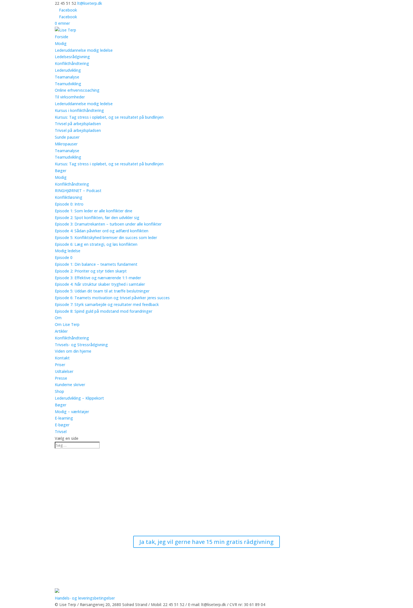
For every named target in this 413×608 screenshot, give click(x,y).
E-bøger (62, 424)
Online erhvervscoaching (77, 90)
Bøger (60, 170)
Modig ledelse (67, 250)
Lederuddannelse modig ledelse (84, 50)
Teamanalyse (67, 77)
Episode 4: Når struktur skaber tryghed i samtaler (100, 284)
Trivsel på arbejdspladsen (78, 123)
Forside (61, 36)
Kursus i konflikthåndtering (79, 110)
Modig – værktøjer (72, 411)
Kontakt (62, 358)
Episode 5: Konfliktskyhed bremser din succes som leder (106, 237)
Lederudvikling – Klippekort (79, 398)
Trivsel (61, 431)
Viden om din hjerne (73, 351)
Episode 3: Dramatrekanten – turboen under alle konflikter (108, 224)
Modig (61, 43)
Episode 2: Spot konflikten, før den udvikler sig (97, 217)
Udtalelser (64, 371)
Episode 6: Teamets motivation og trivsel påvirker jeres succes (112, 297)
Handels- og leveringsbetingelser (85, 598)
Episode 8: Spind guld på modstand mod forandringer (103, 311)
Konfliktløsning (68, 197)
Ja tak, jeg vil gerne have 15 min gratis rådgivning (206, 542)
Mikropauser (66, 144)
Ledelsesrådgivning (72, 56)
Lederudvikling (68, 70)
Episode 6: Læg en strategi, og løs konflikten (96, 244)
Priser (60, 364)
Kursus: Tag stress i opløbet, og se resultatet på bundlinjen (109, 117)
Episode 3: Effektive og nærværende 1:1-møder (98, 277)
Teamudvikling (68, 83)
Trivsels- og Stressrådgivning (81, 344)
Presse (61, 378)
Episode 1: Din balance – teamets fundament (96, 264)
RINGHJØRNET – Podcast (78, 190)
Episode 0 (63, 257)
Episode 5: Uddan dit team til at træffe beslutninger (102, 291)
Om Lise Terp (67, 324)
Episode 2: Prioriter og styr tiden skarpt (91, 271)
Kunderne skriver (70, 384)
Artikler (61, 331)
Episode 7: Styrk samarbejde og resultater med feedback (107, 304)
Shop (59, 391)
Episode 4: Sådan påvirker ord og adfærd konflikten (101, 230)
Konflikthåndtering (72, 63)
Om (58, 317)
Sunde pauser (67, 137)
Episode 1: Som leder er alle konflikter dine (93, 210)
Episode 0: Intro (69, 204)
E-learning (64, 418)
